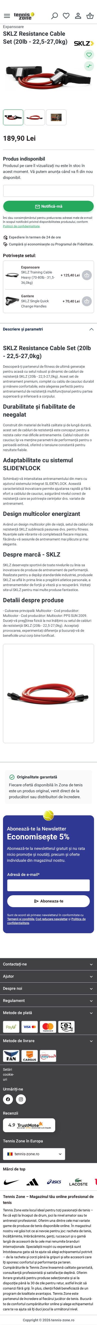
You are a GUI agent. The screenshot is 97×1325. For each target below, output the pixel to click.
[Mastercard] (48, 1027)
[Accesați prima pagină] (24, 16)
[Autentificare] (78, 16)
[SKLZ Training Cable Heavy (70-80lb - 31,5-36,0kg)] (12, 275)
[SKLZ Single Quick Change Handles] (12, 301)
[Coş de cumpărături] (90, 16)
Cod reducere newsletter (52, 919)
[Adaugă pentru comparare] (89, 66)
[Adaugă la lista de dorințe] (89, 55)
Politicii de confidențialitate (21, 226)
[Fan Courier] (11, 1056)
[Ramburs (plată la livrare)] (66, 1027)
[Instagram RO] (21, 1099)
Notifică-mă (51, 206)
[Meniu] (7, 16)
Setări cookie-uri (8, 1074)
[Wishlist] (66, 16)
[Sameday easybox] (48, 1056)
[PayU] (11, 1027)
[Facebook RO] (8, 1099)
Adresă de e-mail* (23, 874)
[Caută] (54, 16)
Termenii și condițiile (20, 919)
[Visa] (29, 1027)
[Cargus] (29, 1056)
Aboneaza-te (51, 901)
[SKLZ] (84, 43)
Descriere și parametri (23, 329)
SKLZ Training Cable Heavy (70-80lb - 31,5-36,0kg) (38, 277)
